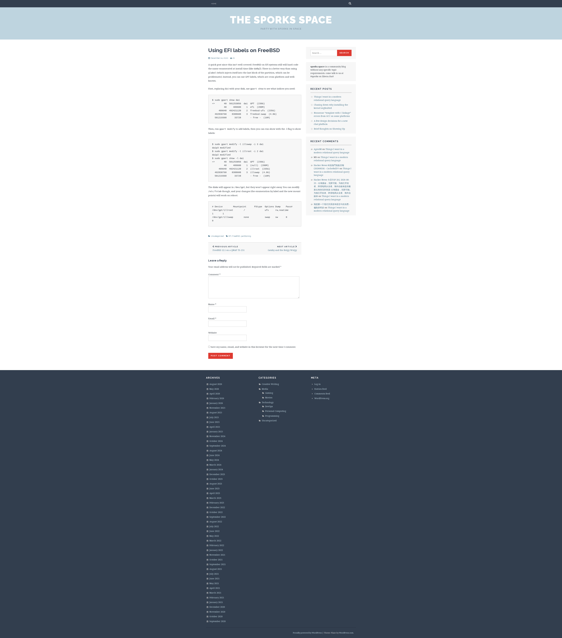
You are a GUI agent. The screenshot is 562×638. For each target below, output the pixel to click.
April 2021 (214, 588)
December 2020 (217, 606)
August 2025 (215, 412)
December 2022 (217, 507)
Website (212, 332)
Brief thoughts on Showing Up (329, 128)
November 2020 (217, 611)
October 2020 (216, 616)
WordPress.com (346, 632)
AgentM (318, 149)
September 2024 (217, 445)
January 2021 (216, 602)
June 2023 (214, 488)
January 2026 (216, 403)
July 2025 (214, 417)
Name (212, 304)
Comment (214, 274)
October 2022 (216, 512)
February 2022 (216, 545)
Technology (268, 402)
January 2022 (216, 550)
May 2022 (214, 535)
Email (212, 318)
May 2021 (214, 583)
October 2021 (216, 559)
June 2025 (214, 422)
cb (233, 58)
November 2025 (217, 407)
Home (213, 4)
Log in (317, 384)
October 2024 (216, 441)
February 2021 (216, 597)
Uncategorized (217, 236)
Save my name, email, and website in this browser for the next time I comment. (253, 346)
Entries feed (320, 389)
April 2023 (214, 493)
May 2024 (214, 460)
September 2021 (217, 564)
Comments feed (322, 393)
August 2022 (215, 521)
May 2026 (214, 389)
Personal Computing (275, 411)
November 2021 (217, 554)
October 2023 (216, 479)
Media (265, 389)
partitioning (246, 236)
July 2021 (214, 573)
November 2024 (217, 436)
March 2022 (215, 540)
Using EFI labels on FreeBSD (244, 50)
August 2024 (215, 450)
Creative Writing (270, 384)
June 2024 (214, 455)
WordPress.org (321, 398)
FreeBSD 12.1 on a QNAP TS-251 (229, 249)
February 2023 (216, 502)
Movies (268, 397)
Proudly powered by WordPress (307, 632)
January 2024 (216, 469)
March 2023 (215, 498)
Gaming (269, 392)
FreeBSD (236, 236)
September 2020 (217, 621)
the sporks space (281, 20)
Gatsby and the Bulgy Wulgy (282, 249)
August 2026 (215, 384)
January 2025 (216, 431)
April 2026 (214, 393)
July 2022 (214, 526)
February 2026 (216, 398)
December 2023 (217, 474)
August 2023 (215, 483)
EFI (230, 236)
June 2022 (214, 531)
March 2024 (215, 464)
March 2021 (215, 592)
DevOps (269, 406)
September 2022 (217, 516)
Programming (272, 415)
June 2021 (214, 578)
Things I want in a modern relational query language (332, 171)
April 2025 (214, 426)
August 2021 (215, 569)
